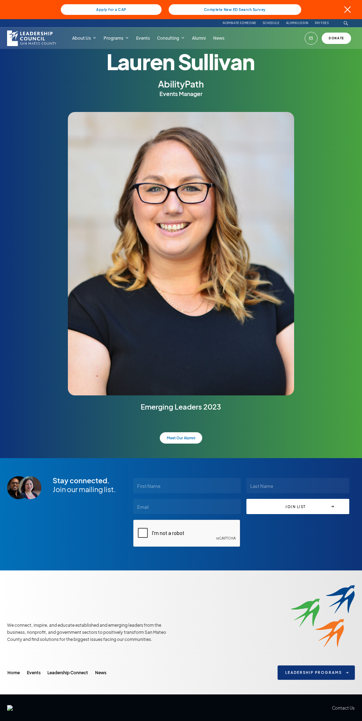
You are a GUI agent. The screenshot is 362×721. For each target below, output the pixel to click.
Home (13, 672)
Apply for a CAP (111, 9)
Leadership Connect (67, 672)
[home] (32, 38)
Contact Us (343, 708)
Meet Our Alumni (181, 437)
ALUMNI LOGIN (297, 23)
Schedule (271, 23)
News (100, 672)
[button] (84, 38)
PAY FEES (322, 23)
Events (34, 672)
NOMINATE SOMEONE (239, 23)
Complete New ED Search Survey (235, 9)
